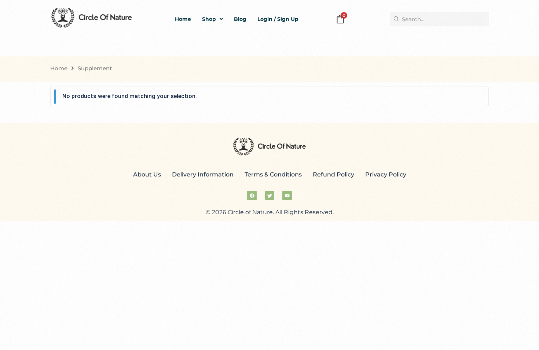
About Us (147, 174)
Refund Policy (333, 174)
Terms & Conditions (273, 174)
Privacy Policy (385, 174)
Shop (209, 19)
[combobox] (439, 19)
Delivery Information (203, 174)
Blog (240, 19)
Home (183, 19)
